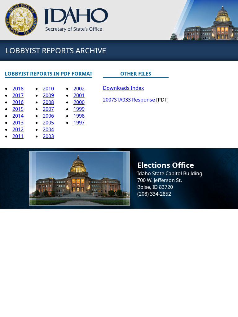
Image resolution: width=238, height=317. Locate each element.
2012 (18, 129)
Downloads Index (123, 88)
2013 (18, 122)
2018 (18, 88)
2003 (48, 136)
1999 (79, 109)
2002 (79, 88)
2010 (48, 88)
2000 (79, 102)
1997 (79, 122)
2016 (18, 102)
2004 (48, 129)
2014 (18, 115)
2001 (79, 95)
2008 (48, 102)
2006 (48, 115)
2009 (48, 95)
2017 (18, 95)
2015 (18, 109)
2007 (48, 109)
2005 (48, 122)
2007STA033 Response (129, 99)
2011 (18, 136)
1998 (79, 115)
